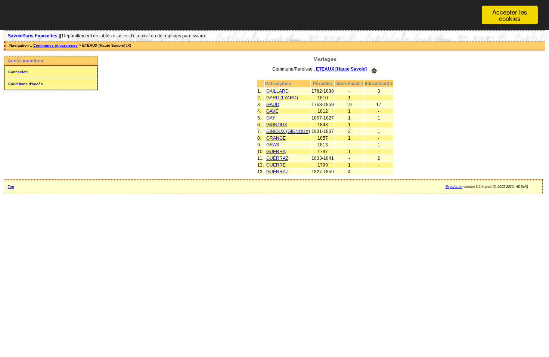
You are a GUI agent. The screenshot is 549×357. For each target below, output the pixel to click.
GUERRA (276, 151)
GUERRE (276, 165)
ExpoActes (454, 187)
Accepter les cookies (509, 15)
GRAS (272, 145)
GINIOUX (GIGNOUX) (288, 131)
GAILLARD (277, 91)
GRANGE (276, 138)
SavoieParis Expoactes (33, 35)
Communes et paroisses (55, 45)
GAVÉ (272, 111)
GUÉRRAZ (277, 158)
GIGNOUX (276, 124)
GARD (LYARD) (282, 97)
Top (11, 187)
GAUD (272, 104)
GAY (270, 118)
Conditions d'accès (25, 84)
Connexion (18, 72)
